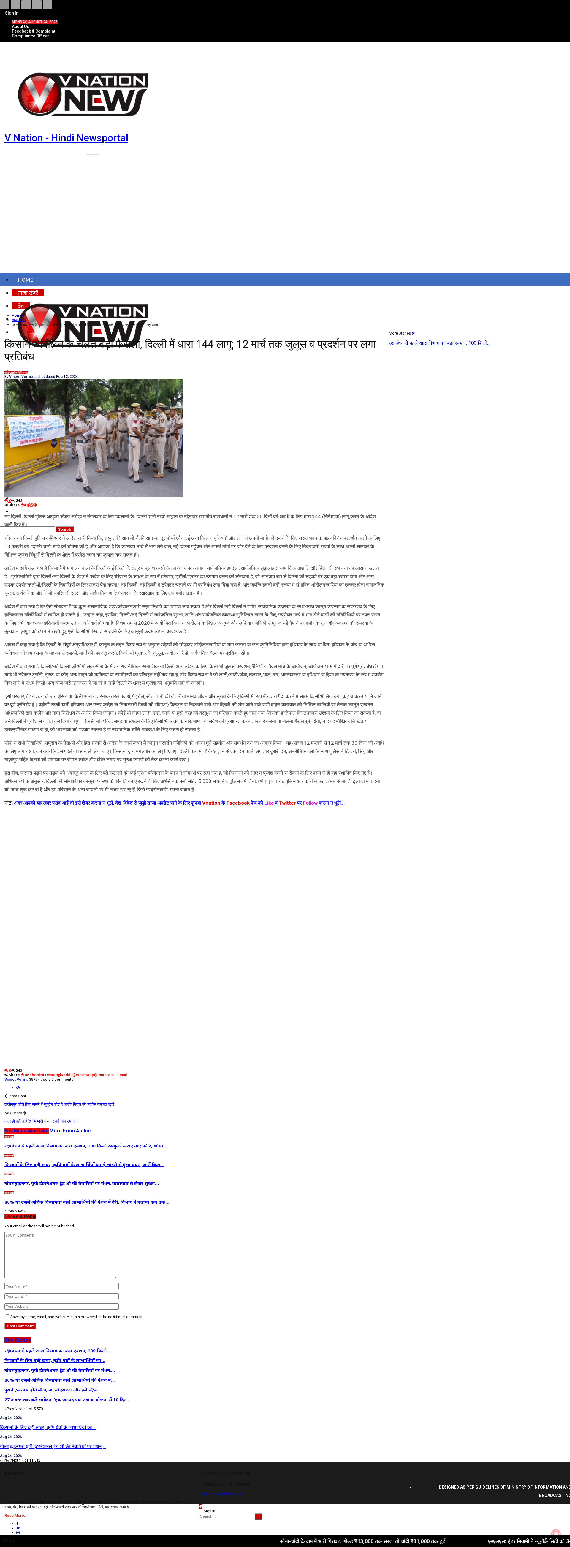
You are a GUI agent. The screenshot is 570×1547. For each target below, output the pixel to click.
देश (15, 372)
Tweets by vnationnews (223, 1494)
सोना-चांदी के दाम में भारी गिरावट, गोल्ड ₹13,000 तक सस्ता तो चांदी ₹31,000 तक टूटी (297, 1541)
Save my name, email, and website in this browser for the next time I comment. (76, 1317)
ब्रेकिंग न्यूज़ (22, 372)
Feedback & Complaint (33, 31)
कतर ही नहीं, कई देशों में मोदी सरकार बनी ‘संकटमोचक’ (41, 1121)
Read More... (16, 1515)
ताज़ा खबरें (9, 372)
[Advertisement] (285, 222)
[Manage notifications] (556, 1534)
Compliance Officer (30, 36)
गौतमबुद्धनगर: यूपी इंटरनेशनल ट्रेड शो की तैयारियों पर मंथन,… (53, 1446)
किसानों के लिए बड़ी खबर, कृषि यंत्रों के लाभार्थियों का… (48, 1427)
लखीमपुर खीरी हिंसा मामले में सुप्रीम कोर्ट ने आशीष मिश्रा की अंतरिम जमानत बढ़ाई (59, 1104)
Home (25, 279)
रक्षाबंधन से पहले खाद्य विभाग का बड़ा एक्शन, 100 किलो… (439, 343)
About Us (20, 26)
